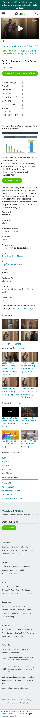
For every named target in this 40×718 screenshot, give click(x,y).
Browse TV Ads (8, 590)
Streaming (14, 550)
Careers (28, 629)
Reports (5, 606)
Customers (18, 629)
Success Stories (8, 609)
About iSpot (7, 629)
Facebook (6, 231)
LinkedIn (5, 653)
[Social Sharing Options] (3, 41)
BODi (4, 458)
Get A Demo (9, 528)
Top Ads (5, 586)
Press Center (7, 633)
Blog (25, 606)
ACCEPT (12, 716)
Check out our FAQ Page (22, 308)
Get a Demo (7, 636)
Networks (24, 547)
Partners (30, 633)
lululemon (6, 281)
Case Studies (16, 606)
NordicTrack (7, 469)
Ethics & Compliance (10, 703)
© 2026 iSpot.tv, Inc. (9, 700)
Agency (5, 550)
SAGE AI (24, 554)
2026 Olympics (27, 593)
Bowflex (5, 465)
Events (4, 613)
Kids (4, 300)
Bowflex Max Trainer (11, 491)
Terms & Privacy (25, 700)
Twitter (15, 231)
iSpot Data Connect (10, 554)
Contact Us (19, 633)
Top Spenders (17, 586)
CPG (31, 550)
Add (11, 286)
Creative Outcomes (25, 609)
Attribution (20, 570)
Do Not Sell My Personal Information (15, 688)
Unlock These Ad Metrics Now (20, 73)
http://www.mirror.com (12, 264)
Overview (6, 547)
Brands (15, 547)
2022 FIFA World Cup (10, 593)
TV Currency (25, 613)
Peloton (5, 461)
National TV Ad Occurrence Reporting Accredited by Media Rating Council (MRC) (21, 669)
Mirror (4, 223)
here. (3, 683)
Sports (24, 550)
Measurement (8, 570)
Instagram (15, 653)
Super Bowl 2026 (23, 590)
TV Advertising (8, 616)
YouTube (24, 649)
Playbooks (14, 613)
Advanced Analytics (10, 573)
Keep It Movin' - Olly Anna (13, 256)
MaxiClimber (7, 473)
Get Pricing (18, 636)
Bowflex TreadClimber (12, 498)
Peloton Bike (7, 483)
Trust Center (24, 703)
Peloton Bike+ (8, 487)
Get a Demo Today (12, 180)
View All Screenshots (11, 344)
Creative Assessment (21, 566)
